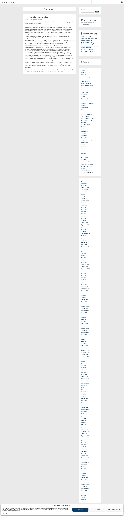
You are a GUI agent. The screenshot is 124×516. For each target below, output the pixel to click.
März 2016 (83, 370)
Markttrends (84, 131)
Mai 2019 (83, 295)
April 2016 (83, 367)
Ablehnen (97, 509)
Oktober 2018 (84, 308)
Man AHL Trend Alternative (88, 118)
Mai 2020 (83, 277)
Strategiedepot (85, 157)
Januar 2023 (84, 229)
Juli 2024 (83, 207)
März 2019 (83, 297)
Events (83, 96)
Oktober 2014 (84, 407)
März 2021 (83, 257)
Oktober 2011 (84, 486)
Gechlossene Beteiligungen (58, 69)
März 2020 (84, 282)
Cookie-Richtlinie (5, 513)
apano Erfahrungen (86, 77)
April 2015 (83, 394)
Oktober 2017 (84, 330)
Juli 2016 (83, 361)
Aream (83, 87)
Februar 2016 (84, 372)
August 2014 (84, 411)
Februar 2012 (84, 477)
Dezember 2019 (85, 286)
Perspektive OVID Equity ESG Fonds (90, 140)
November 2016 (85, 352)
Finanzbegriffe (29, 69)
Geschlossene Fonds (68, 69)
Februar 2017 (84, 345)
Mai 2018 (83, 317)
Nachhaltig (84, 137)
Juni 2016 (83, 363)
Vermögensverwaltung (87, 164)
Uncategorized (85, 162)
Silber (82, 155)
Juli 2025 (83, 194)
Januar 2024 (84, 218)
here (96, 22)
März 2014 (83, 422)
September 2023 (85, 225)
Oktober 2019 (84, 290)
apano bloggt (8, 2)
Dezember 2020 (85, 264)
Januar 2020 (84, 284)
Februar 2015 (84, 398)
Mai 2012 (83, 471)
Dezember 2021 (85, 246)
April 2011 (83, 499)
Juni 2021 (83, 251)
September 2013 (85, 435)
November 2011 (85, 484)
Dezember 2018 (85, 304)
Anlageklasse (39, 69)
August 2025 (84, 192)
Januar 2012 (84, 479)
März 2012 (83, 475)
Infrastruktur (84, 107)
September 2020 (85, 268)
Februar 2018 (84, 323)
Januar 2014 (84, 427)
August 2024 (84, 205)
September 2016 (85, 356)
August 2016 (84, 359)
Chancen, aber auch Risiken (36, 17)
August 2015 (84, 385)
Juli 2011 (83, 493)
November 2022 (85, 231)
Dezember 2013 (85, 429)
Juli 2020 (83, 273)
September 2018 (85, 310)
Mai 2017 (83, 339)
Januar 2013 (84, 453)
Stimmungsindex (97, 2)
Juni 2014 (83, 416)
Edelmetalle (84, 94)
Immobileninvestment (87, 103)
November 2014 (85, 405)
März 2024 (84, 214)
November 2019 (85, 288)
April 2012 (83, 473)
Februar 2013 (84, 451)
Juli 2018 (83, 315)
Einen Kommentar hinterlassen (56, 71)
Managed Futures (85, 124)
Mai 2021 (83, 253)
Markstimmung (85, 126)
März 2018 (83, 321)
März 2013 (83, 449)
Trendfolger (84, 159)
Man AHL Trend (85, 116)
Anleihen (83, 74)
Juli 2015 (83, 387)
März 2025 (84, 198)
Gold (82, 101)
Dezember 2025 (85, 187)
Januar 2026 (84, 185)
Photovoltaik (84, 142)
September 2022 (85, 233)
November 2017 (85, 328)
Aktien (83, 70)
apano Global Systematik (87, 79)
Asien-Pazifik (84, 90)
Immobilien (84, 105)
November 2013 (85, 431)
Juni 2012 (83, 468)
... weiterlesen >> (86, 24)
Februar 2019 (84, 299)
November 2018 (85, 306)
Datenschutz (11, 513)
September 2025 (85, 189)
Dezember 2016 (85, 350)
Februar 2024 (84, 216)
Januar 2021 (84, 262)
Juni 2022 (83, 238)
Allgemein (83, 72)
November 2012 (85, 457)
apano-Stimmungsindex (87, 85)
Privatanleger (43, 71)
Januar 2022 (84, 244)
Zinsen (83, 168)
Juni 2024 (83, 209)
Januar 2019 (84, 301)
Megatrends (84, 133)
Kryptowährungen (85, 112)
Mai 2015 (83, 392)
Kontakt (107, 2)
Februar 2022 (84, 242)
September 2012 (85, 462)
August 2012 (84, 464)
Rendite (83, 148)
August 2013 (84, 438)
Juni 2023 (83, 227)
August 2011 (84, 490)
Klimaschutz (84, 109)
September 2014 (85, 409)
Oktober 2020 (84, 266)
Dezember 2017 (85, 326)
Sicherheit (83, 153)
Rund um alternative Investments (89, 151)
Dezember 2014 (85, 403)
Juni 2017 (83, 337)
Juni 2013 (83, 442)
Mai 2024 (83, 211)
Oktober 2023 (84, 222)
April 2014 (83, 420)
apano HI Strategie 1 (86, 81)
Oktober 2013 (84, 433)
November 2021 (85, 249)
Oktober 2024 (84, 203)
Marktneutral (84, 129)
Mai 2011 (83, 497)
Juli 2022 (83, 236)
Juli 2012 (83, 466)
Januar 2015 (84, 400)
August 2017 (84, 334)
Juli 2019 (83, 293)
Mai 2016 (83, 365)
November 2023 (85, 220)
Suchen (83, 9)
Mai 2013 (83, 444)
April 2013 (83, 446)
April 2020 (84, 279)
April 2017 (83, 341)
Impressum (16, 513)
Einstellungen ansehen (114, 509)
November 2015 (85, 378)
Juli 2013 (83, 440)
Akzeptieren (80, 509)
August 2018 (84, 312)
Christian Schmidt (38, 19)
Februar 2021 (84, 260)
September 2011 (85, 488)
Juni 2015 (83, 389)
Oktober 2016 (84, 354)
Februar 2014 (84, 425)
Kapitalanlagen (36, 71)
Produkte (83, 144)
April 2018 (83, 319)
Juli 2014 (83, 414)
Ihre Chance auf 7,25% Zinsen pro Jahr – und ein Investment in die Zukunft (89, 51)
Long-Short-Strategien (87, 114)
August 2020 (84, 271)
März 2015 (83, 396)
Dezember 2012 (85, 455)
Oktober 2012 (84, 460)
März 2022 (84, 240)
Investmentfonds (28, 71)
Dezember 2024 (85, 200)
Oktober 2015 (84, 381)
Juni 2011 (83, 495)
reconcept (83, 146)
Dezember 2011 (85, 482)
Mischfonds (84, 135)
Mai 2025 (83, 196)
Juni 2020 (83, 275)
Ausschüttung (84, 92)
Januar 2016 (84, 374)
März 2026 (84, 183)
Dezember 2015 (85, 376)
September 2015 (85, 383)
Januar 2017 (84, 348)
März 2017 (83, 343)
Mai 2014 (83, 418)
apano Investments (86, 83)
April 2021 (83, 255)
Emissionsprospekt (46, 69)
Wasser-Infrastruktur (86, 166)
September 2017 (85, 332)
